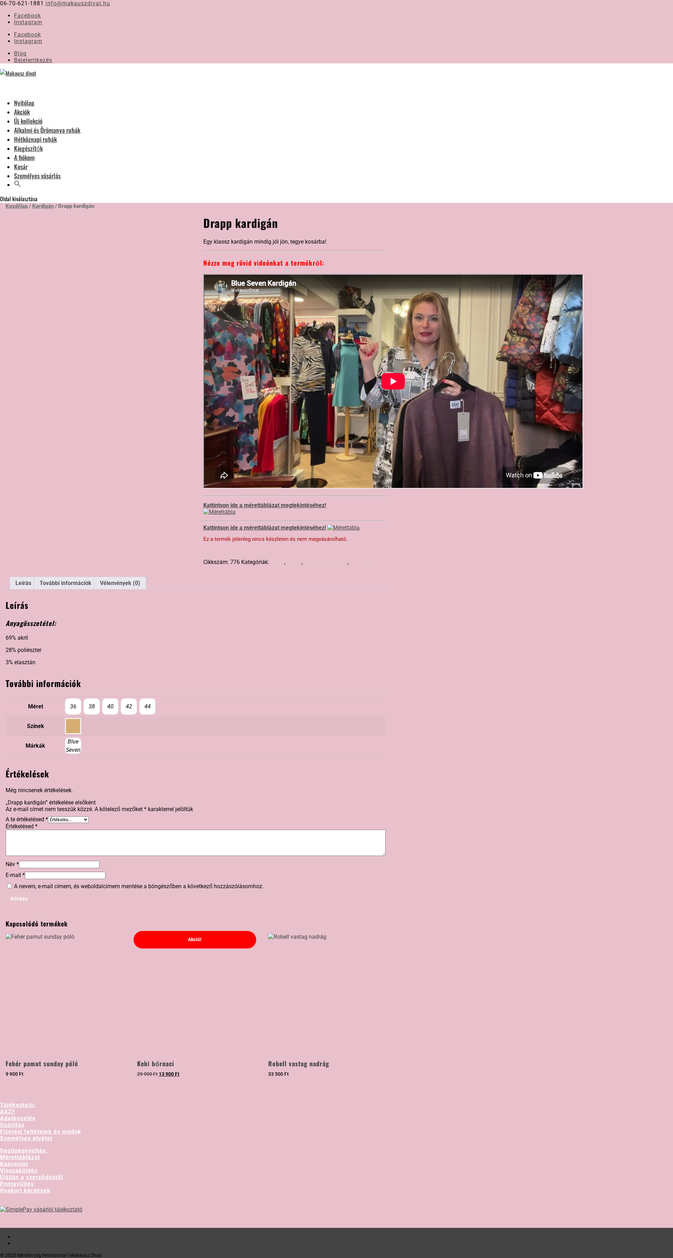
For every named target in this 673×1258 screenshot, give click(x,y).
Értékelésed (22, 826)
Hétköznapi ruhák (325, 562)
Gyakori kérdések (25, 1190)
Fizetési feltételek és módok (40, 1131)
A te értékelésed (27, 819)
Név (12, 864)
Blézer (294, 562)
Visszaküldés (19, 1170)
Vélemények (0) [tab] (120, 583)
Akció (277, 562)
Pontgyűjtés (17, 1184)
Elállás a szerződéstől (31, 1177)
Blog (20, 53)
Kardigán (43, 206)
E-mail (15, 875)
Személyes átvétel (26, 1138)
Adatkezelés (17, 1118)
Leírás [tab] (23, 583)
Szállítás (12, 1125)
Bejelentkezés (33, 60)
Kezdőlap (17, 206)
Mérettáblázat (20, 1157)
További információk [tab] (65, 583)
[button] (17, 192)
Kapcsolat (14, 1164)
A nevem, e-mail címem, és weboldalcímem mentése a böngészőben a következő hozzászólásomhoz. (139, 886)
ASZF (7, 1111)
